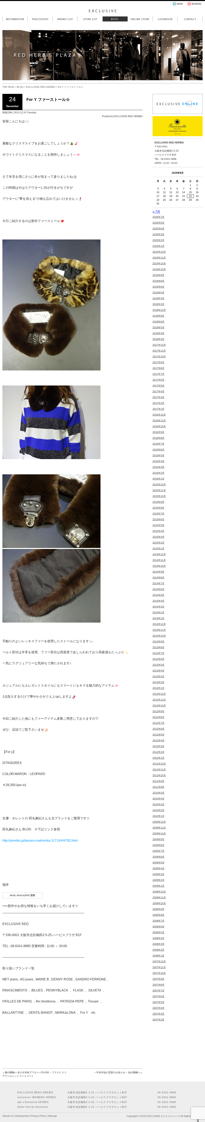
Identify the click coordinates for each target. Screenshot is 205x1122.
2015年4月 (158, 531)
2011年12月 (159, 763)
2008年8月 (158, 915)
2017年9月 (158, 362)
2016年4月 (158, 461)
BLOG (20, 87)
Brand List (64, 18)
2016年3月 (158, 467)
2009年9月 (158, 839)
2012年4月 (158, 740)
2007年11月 (159, 967)
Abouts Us (8, 1116)
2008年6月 (158, 926)
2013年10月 (159, 635)
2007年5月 (158, 1002)
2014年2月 (158, 612)
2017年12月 (159, 345)
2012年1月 (158, 758)
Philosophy (39, 18)
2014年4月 (158, 601)
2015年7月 (158, 513)
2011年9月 (158, 781)
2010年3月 (158, 804)
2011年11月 (159, 769)
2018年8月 (158, 315)
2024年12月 (159, 252)
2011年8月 (158, 787)
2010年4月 (158, 798)
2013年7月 (158, 653)
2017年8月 (158, 368)
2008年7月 (158, 920)
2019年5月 (158, 292)
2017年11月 (159, 350)
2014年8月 (158, 577)
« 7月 (156, 211)
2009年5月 (158, 862)
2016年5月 (158, 455)
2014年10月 (159, 566)
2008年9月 (158, 909)
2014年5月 (158, 595)
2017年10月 (159, 356)
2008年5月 (158, 932)
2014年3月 (158, 606)
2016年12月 (159, 414)
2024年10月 (159, 263)
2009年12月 (159, 822)
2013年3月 (158, 676)
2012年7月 (158, 723)
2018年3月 (158, 339)
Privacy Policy (38, 1116)
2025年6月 (158, 228)
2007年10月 (159, 973)
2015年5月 (158, 525)
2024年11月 (159, 257)
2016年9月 (158, 432)
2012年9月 (158, 711)
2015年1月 (158, 548)
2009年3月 (158, 874)
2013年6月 (158, 659)
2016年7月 (158, 443)
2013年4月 (158, 670)
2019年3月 (158, 304)
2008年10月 (159, 903)
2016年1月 (158, 478)
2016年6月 (158, 449)
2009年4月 (158, 868)
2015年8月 (158, 507)
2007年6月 (158, 996)
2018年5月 (158, 327)
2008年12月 (159, 891)
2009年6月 (158, 856)
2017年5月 (158, 385)
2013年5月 (158, 664)
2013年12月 (159, 624)
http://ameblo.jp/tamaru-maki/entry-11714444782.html (40, 840)
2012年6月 (158, 728)
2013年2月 (158, 682)
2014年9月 (158, 571)
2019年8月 (158, 281)
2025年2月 (158, 240)
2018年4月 (158, 333)
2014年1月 (158, 618)
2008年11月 (159, 897)
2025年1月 (158, 246)
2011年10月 (159, 775)
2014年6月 (158, 589)
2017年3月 (158, 397)
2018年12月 (159, 310)
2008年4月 (158, 938)
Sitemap (52, 1116)
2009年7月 (158, 851)
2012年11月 (159, 699)
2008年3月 (158, 944)
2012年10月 (159, 705)
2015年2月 (158, 542)
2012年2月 (158, 752)
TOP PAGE (8, 87)
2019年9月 (158, 275)
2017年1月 (158, 409)
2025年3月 (158, 234)
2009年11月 (159, 827)
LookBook (165, 18)
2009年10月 (159, 833)
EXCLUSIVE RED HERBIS (40, 87)
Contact (190, 18)
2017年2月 (158, 403)
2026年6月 (158, 222)
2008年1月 (158, 955)
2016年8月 (158, 438)
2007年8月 (158, 984)
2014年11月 (159, 560)
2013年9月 (158, 641)
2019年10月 (159, 269)
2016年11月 (159, 420)
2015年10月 (159, 496)
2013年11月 (159, 630)
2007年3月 (158, 1013)
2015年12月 (159, 484)
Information (14, 18)
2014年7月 (158, 583)
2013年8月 (158, 647)
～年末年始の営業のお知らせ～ (111, 1072)
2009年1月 (158, 886)
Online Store (140, 18)
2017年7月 (158, 374)
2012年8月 (158, 717)
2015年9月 (158, 502)
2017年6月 (158, 379)
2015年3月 (158, 537)
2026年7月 (158, 217)
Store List (89, 18)
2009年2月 (158, 880)
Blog (115, 18)
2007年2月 (158, 1019)
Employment (22, 1116)
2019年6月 (158, 286)
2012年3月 (158, 746)
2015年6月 (158, 519)
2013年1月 (158, 688)
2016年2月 (158, 473)
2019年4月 (158, 298)
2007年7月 (158, 990)
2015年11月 (159, 490)
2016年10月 (159, 426)
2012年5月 (158, 734)
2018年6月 (158, 321)
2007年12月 (159, 961)
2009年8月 (158, 845)
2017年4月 (158, 391)
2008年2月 (158, 950)
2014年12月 (159, 554)
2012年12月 (159, 694)
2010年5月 (158, 792)
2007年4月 (158, 1008)
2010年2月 (158, 810)
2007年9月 (158, 979)
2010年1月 (158, 816)
